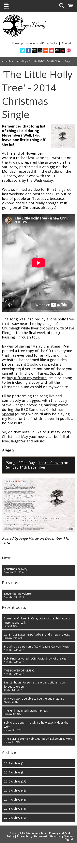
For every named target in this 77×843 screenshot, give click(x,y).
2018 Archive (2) (14, 763)
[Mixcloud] (40, 50)
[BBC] (34, 50)
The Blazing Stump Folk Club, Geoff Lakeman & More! (38, 740)
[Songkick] (68, 50)
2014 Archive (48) (15, 799)
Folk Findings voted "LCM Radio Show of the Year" (36, 660)
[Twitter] (22, 50)
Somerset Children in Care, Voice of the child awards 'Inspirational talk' (37, 621)
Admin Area (39, 833)
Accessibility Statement (32, 836)
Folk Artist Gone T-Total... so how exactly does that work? (36, 726)
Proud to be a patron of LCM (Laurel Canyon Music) (37, 648)
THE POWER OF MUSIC (19, 672)
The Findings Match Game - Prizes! (26, 712)
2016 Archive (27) (15, 781)
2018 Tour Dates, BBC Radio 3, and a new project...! (37, 636)
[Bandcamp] (57, 50)
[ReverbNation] (62, 50)
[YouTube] (51, 50)
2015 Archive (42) (15, 790)
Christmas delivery (15, 570)
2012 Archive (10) (15, 817)
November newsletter (18, 595)
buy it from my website (27, 377)
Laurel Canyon (51, 462)
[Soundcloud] (45, 50)
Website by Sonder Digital (61, 838)
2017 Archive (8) (14, 772)
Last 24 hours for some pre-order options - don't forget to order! (35, 686)
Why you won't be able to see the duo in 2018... (34, 700)
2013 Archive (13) (15, 808)
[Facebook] (28, 50)
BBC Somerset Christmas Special (33, 411)
